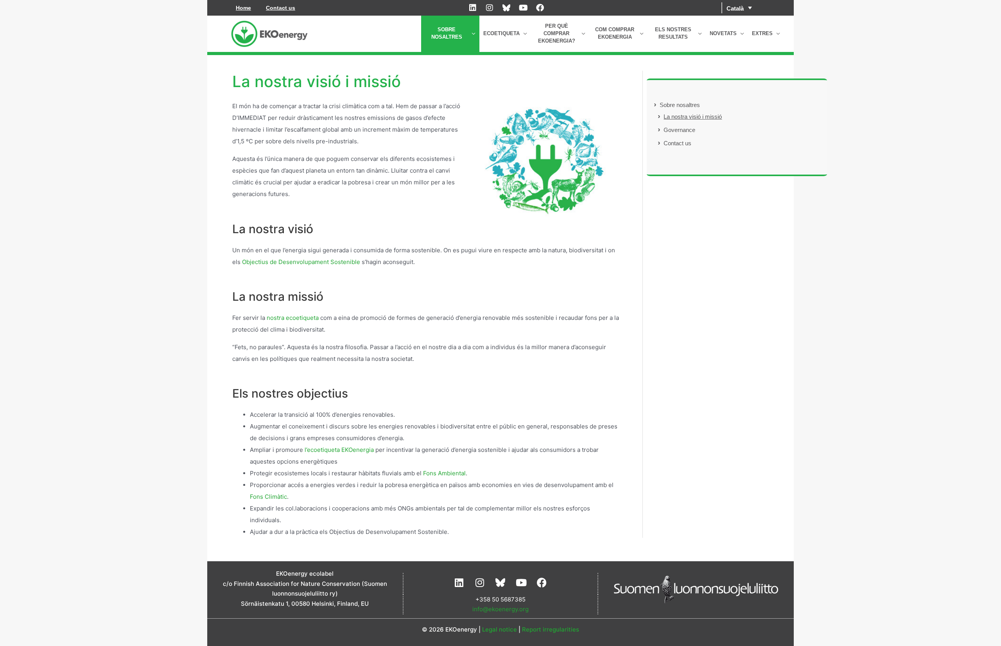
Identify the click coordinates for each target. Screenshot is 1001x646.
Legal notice (499, 629)
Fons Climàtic (268, 496)
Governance (679, 130)
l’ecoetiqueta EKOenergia (339, 449)
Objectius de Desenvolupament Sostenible (301, 262)
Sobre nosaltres (680, 105)
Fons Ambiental (444, 473)
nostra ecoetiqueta (293, 317)
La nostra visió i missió (693, 116)
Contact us (280, 8)
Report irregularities (550, 629)
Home (243, 8)
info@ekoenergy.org (500, 609)
